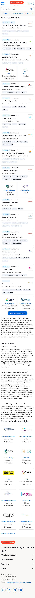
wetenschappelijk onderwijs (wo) (18, 331)
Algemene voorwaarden (7, 581)
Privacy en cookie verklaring (8, 579)
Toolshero (23, 582)
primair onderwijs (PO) (18, 322)
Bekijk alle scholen (7, 533)
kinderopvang (28, 333)
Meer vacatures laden (16, 313)
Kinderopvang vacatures (13, 582)
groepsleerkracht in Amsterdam (21, 416)
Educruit (28, 582)
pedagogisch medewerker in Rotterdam (12, 418)
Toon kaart (19, 13)
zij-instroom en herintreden (14, 398)
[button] (6, 13)
